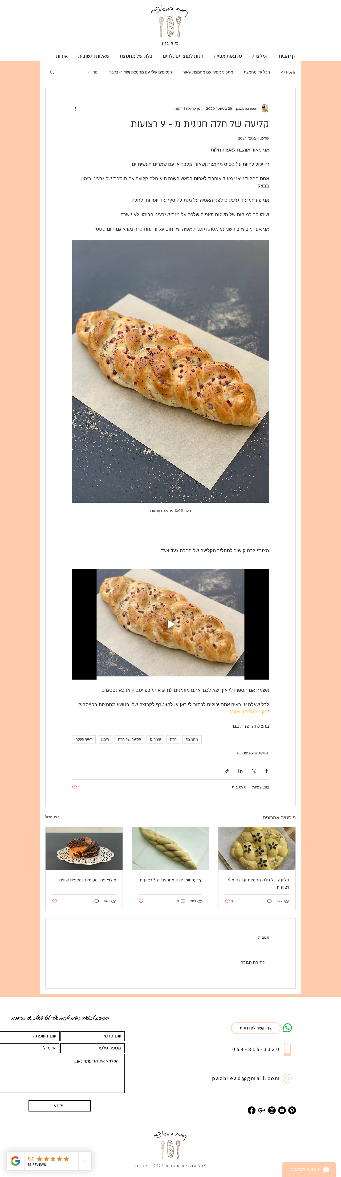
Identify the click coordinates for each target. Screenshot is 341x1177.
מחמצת (192, 739)
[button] (228, 56)
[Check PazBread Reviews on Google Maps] (262, 1110)
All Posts (288, 72)
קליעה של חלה (129, 739)
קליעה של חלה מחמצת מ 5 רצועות (171, 880)
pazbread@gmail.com (246, 1078)
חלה (173, 739)
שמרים (155, 739)
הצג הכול (52, 817)
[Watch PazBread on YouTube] (282, 1110)
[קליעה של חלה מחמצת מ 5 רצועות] (170, 848)
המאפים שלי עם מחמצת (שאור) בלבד (140, 72)
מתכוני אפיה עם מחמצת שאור (208, 72)
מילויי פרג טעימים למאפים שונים (87, 880)
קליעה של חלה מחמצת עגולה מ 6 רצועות (258, 883)
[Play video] (170, 624)
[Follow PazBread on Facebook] (251, 1110)
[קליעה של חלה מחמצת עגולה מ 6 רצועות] (256, 848)
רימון (105, 739)
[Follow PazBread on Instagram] (272, 1110)
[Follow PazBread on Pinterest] (292, 1110)
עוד (96, 72)
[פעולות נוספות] (75, 108)
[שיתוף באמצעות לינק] (227, 770)
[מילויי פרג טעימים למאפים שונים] (84, 848)
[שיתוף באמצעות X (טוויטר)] (253, 770)
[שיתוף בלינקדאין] (240, 770)
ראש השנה (83, 739)
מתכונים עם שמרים (252, 752)
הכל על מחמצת (257, 72)
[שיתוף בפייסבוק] (266, 770)
